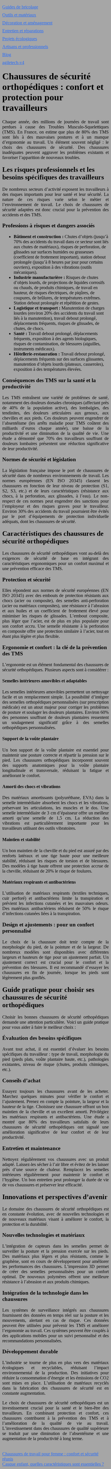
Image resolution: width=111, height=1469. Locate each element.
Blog (6, 54)
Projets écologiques (19, 38)
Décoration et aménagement (27, 22)
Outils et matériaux (19, 14)
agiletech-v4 (13, 62)
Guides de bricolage (20, 7)
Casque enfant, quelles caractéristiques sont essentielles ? (53, 1464)
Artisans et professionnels (25, 46)
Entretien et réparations (23, 30)
